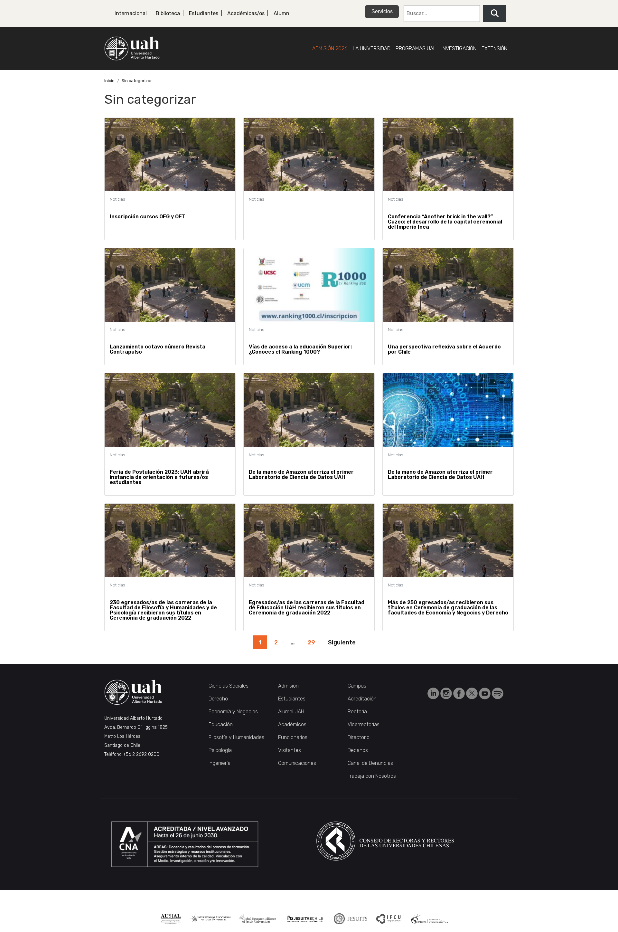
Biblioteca (168, 13)
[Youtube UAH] (485, 693)
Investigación (459, 48)
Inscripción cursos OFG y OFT (147, 217)
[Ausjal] (170, 918)
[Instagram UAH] (446, 693)
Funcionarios (292, 737)
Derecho (218, 699)
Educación (221, 724)
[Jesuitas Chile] (305, 918)
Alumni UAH (291, 712)
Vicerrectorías (363, 724)
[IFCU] (388, 918)
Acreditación (362, 699)
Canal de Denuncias (370, 763)
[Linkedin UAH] (433, 693)
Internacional (131, 13)
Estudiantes (203, 13)
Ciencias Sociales (228, 686)
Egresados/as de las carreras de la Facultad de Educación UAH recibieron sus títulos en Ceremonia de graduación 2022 (306, 607)
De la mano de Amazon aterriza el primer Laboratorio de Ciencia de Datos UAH (301, 474)
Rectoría (357, 712)
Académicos (292, 724)
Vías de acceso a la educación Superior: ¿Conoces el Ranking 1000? (300, 349)
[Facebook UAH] (459, 693)
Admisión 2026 (330, 48)
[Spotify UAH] (497, 693)
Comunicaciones (297, 763)
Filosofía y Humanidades (236, 737)
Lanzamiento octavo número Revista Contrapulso (157, 349)
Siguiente (342, 642)
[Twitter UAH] (472, 693)
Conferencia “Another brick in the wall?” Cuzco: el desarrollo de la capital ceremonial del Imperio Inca (445, 222)
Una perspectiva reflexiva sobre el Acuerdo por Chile (444, 349)
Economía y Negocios (233, 712)
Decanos (358, 750)
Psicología (220, 750)
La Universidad (371, 48)
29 (311, 642)
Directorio (359, 737)
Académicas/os (246, 13)
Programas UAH (416, 48)
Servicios (382, 11)
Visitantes (289, 750)
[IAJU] (210, 918)
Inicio (109, 80)
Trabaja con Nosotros (372, 776)
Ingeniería (219, 763)
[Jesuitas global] (350, 918)
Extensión (494, 48)
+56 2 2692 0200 (141, 754)
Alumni (282, 13)
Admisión (288, 686)
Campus (357, 686)
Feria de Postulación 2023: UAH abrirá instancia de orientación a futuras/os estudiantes (159, 477)
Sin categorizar (137, 80)
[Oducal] (430, 918)
